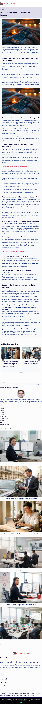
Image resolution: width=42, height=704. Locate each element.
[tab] (19, 372)
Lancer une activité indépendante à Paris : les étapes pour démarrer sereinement (21, 533)
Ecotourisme (3, 416)
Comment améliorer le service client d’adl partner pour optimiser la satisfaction (21, 639)
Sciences (2, 412)
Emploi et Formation (4, 424)
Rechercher (2, 382)
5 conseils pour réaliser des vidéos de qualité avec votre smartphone (31, 363)
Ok (21, 702)
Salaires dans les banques (13, 695)
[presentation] (10, 353)
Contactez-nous (3, 682)
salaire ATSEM (3, 695)
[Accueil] (0, 9)
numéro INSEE (38, 693)
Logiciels (2, 414)
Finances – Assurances (5, 418)
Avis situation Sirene (13, 693)
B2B (1, 422)
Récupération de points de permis (26, 693)
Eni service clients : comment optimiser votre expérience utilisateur (21, 569)
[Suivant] (39, 359)
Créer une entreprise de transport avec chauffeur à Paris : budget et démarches (21, 498)
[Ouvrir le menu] (41, 3)
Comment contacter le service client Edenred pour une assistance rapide (21, 604)
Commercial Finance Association (27, 695)
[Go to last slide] (3, 359)
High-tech (2, 410)
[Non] (40, 701)
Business (2, 408)
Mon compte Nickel (4, 693)
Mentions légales (3, 685)
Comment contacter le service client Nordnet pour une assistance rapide (21, 462)
